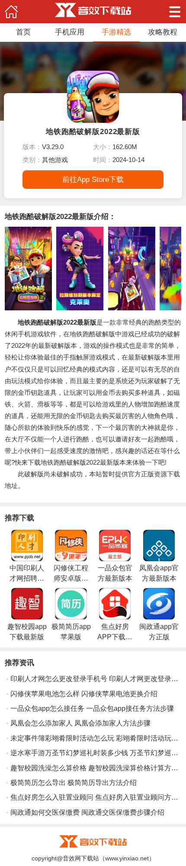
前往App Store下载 (93, 179)
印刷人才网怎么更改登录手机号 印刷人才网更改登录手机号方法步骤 (95, 678)
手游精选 (116, 32)
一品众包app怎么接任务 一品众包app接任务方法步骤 (92, 708)
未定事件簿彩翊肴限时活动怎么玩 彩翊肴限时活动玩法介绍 (95, 738)
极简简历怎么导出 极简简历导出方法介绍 (73, 782)
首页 (23, 32)
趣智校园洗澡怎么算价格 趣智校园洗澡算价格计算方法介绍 (95, 768)
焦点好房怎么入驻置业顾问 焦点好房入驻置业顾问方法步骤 (95, 797)
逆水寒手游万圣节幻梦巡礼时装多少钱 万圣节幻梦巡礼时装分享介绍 (95, 753)
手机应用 (69, 32)
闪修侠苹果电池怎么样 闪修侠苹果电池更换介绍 (83, 693)
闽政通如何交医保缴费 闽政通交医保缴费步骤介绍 (87, 812)
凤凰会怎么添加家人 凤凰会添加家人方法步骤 (80, 723)
